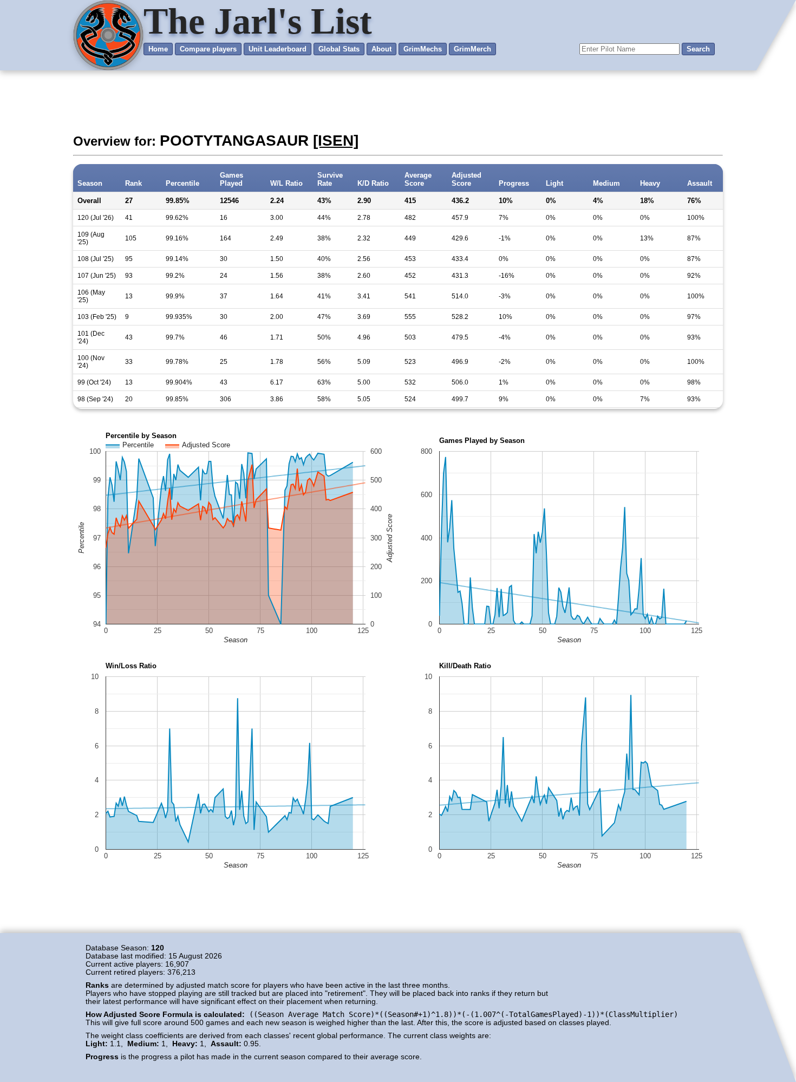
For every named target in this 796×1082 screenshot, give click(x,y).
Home (158, 49)
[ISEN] (335, 140)
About (381, 49)
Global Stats (339, 49)
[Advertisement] (398, 100)
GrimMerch (472, 49)
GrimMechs (422, 49)
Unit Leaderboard (277, 49)
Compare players (208, 49)
